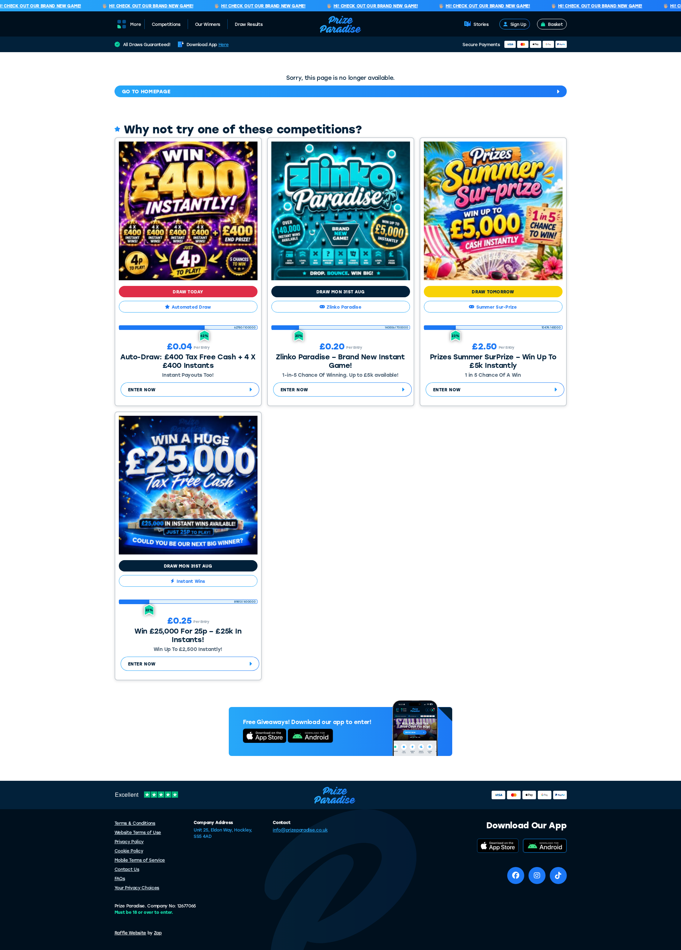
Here (223, 44)
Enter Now (142, 389)
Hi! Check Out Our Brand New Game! (141, 6)
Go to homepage (146, 91)
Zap (158, 932)
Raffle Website (130, 932)
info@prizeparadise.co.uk (300, 830)
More (135, 24)
